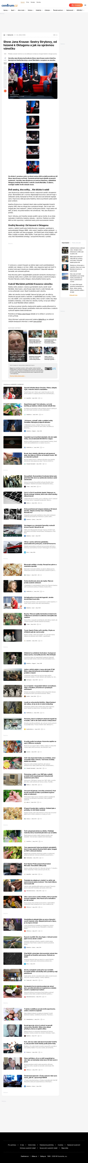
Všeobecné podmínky (47, 1145)
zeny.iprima (37, 321)
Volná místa (31, 1145)
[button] (5, 77)
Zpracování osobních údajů (48, 1148)
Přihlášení (77, 5)
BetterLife (10, 35)
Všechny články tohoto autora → (18, 376)
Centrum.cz (25, 1156)
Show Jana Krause (24, 314)
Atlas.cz (34, 1156)
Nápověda (64, 1148)
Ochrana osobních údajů (28, 1148)
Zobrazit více (73, 295)
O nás (22, 1145)
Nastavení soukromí (73, 1145)
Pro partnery (12, 1145)
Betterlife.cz (42, 319)
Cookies (60, 1145)
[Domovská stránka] (4, 35)
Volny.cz (43, 1156)
